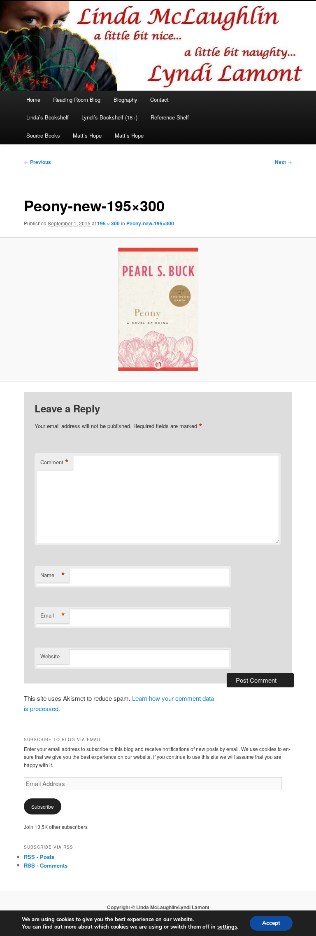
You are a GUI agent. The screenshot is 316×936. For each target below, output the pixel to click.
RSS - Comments (45, 865)
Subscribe (42, 806)
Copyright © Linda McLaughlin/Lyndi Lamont (158, 907)
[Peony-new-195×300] (158, 309)
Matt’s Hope (87, 135)
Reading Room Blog (76, 99)
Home (33, 99)
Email (52, 615)
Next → (283, 162)
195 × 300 (108, 223)
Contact (159, 99)
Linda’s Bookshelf (47, 117)
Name (52, 575)
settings (227, 927)
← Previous (37, 162)
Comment (54, 462)
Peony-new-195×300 (150, 223)
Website (50, 656)
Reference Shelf (170, 117)
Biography (125, 99)
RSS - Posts (39, 857)
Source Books (43, 135)
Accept (271, 923)
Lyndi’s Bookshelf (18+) (109, 117)
